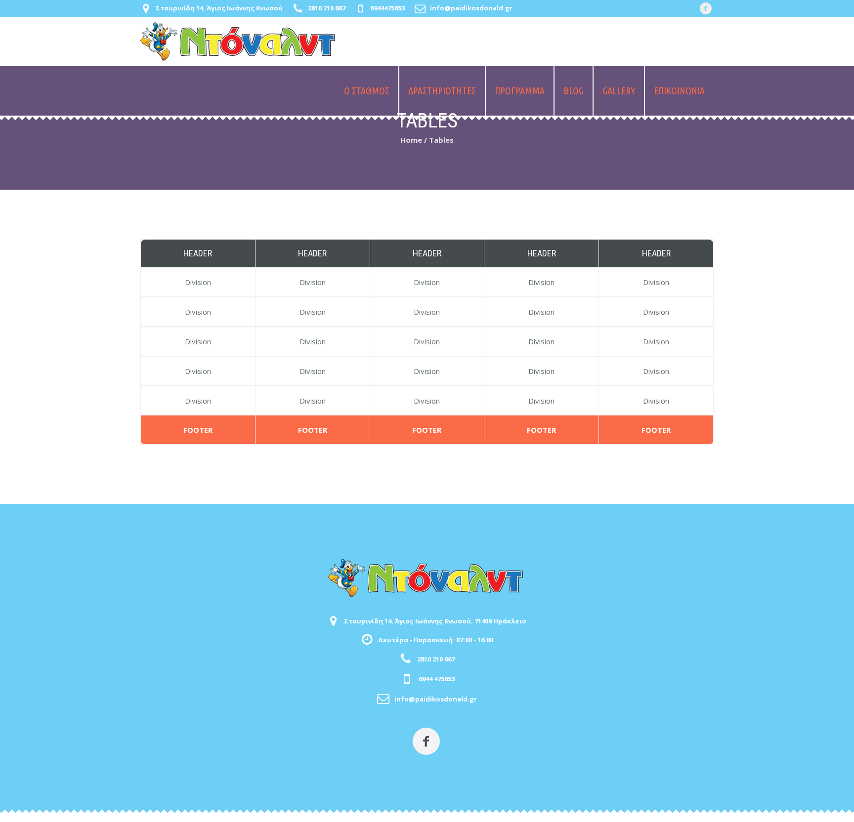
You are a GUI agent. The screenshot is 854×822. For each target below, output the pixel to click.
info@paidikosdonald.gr (471, 7)
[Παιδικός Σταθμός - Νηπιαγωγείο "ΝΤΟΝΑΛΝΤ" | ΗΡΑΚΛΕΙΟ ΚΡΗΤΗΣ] (427, 578)
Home (411, 140)
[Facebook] (706, 8)
